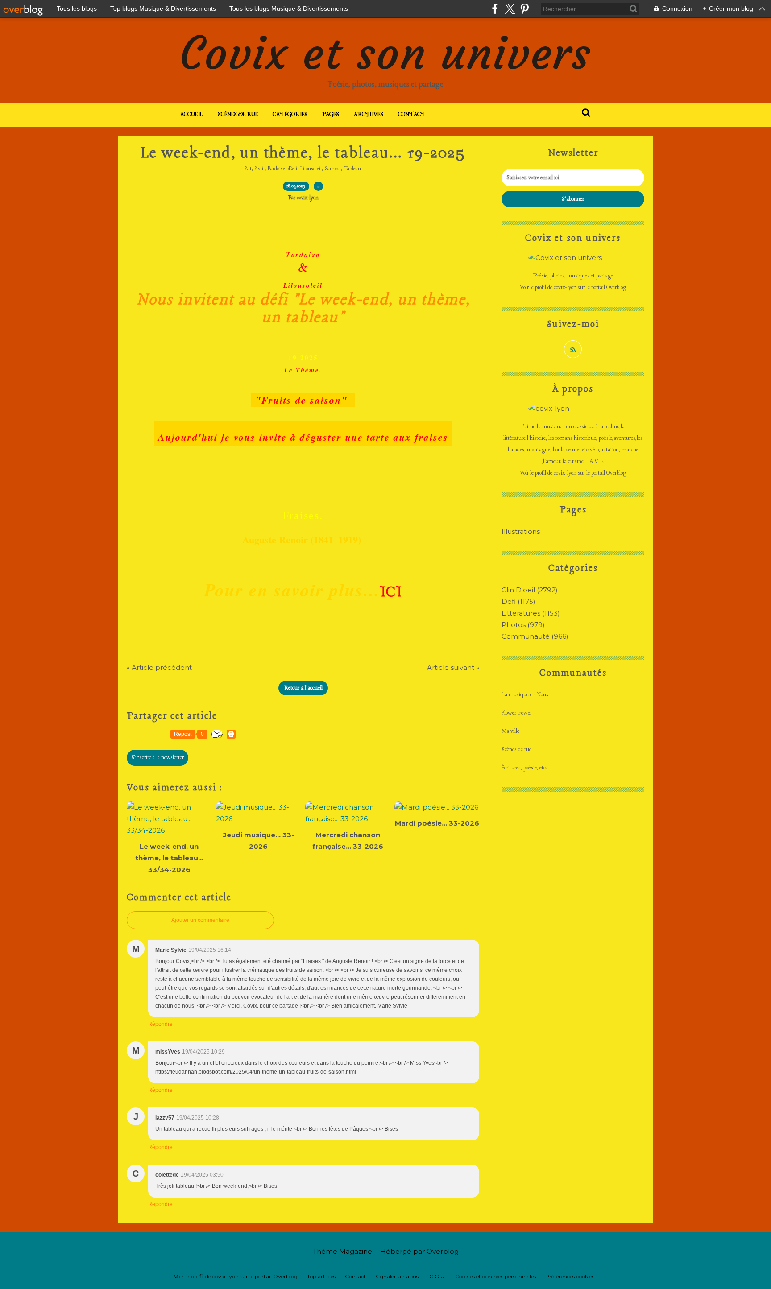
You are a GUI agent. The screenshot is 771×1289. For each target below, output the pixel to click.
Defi (292, 169)
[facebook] (495, 9)
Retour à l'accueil (303, 688)
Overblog (443, 1251)
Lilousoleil (311, 169)
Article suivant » (453, 667)
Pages (330, 114)
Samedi (333, 169)
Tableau (352, 169)
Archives (368, 114)
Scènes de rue (238, 114)
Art (248, 169)
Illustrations (521, 531)
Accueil (191, 114)
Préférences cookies (569, 1276)
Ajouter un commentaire (200, 920)
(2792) (530, 590)
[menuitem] (192, 115)
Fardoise (276, 169)
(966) (535, 636)
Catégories (290, 114)
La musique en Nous (525, 694)
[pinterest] (524, 9)
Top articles (321, 1276)
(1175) (518, 601)
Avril (260, 169)
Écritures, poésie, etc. (524, 768)
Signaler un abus (397, 1276)
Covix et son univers (385, 53)
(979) (523, 624)
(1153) (531, 613)
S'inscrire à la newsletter (157, 757)
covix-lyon (565, 287)
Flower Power (517, 713)
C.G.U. (437, 1276)
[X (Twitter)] (509, 9)
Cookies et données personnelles (495, 1276)
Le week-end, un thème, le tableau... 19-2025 (303, 153)
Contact (412, 114)
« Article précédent (159, 667)
